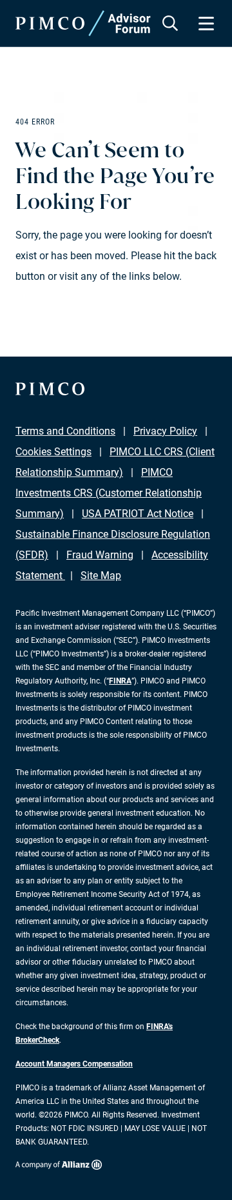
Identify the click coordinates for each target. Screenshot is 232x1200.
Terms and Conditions (65, 431)
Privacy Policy (165, 431)
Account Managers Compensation (74, 1063)
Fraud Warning (99, 555)
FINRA (120, 680)
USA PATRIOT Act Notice (137, 513)
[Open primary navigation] (206, 23)
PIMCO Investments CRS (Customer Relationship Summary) (108, 493)
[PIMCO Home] (83, 23)
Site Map (101, 575)
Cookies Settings (53, 452)
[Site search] (170, 23)
